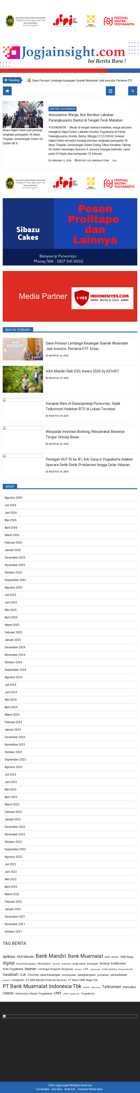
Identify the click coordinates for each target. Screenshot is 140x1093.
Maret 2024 (12, 715)
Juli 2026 (10, 505)
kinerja (105, 963)
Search (132, 90)
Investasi (66, 964)
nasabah (10, 974)
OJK (23, 974)
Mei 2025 (11, 610)
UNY (57, 993)
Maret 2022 (12, 894)
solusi (86, 987)
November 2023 (15, 744)
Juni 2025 (11, 602)
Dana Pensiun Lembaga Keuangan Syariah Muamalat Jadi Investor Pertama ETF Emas (87, 346)
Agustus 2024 (13, 677)
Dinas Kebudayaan (26, 964)
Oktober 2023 (13, 752)
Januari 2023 (13, 819)
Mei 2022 (11, 879)
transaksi (129, 987)
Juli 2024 (10, 685)
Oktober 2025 (13, 572)
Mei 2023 (11, 789)
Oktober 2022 (13, 842)
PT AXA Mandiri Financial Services (46, 980)
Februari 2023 (13, 812)
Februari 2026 (13, 542)
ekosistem (44, 964)
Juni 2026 (11, 513)
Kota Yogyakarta (13, 969)
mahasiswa (95, 969)
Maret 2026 (12, 535)
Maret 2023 (12, 804)
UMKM (8, 993)
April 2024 (11, 707)
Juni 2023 (11, 782)
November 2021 (15, 924)
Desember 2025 (15, 557)
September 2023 (15, 759)
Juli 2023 (10, 774)
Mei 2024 (11, 700)
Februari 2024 (13, 722)
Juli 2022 (10, 864)
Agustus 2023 (13, 767)
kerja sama (79, 964)
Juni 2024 (11, 692)
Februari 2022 (13, 902)
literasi (78, 969)
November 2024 (15, 655)
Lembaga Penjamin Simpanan (55, 969)
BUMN (115, 957)
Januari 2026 (13, 550)
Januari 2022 (13, 909)
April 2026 (11, 528)
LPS (85, 969)
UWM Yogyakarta (71, 993)
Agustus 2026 (13, 498)
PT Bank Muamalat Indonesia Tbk (42, 986)
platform (7, 980)
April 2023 (11, 797)
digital (9, 963)
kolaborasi (118, 963)
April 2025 (11, 617)
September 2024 (15, 670)
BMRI (107, 957)
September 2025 (15, 580)
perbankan (103, 975)
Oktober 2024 (13, 662)
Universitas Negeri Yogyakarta (33, 994)
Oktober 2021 (13, 932)
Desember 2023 (15, 737)
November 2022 (15, 834)
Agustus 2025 (13, 587)
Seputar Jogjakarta (62, 109)
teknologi (95, 987)
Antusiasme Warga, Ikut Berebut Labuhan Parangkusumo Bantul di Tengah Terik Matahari (85, 117)
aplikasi (9, 956)
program (18, 980)
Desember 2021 (15, 917)
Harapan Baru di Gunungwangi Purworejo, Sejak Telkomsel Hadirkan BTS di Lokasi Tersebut (83, 406)
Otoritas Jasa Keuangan (44, 975)
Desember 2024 (15, 647)
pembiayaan (69, 975)
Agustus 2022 (13, 857)
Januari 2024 (13, 730)
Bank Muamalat (85, 956)
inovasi (56, 963)
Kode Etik (70, 1089)
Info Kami (57, 1089)
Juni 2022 (11, 872)
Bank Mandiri (51, 956)
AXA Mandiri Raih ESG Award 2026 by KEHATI (61, 80)
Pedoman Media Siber (90, 1089)
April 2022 (11, 887)
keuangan (92, 964)
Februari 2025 (13, 632)
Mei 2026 (11, 520)
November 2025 (15, 565)
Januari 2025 (13, 640)
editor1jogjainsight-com (93, 160)
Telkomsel (111, 987)
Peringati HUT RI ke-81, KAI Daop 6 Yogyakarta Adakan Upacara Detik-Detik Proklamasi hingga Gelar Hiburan (89, 462)
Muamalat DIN (125, 969)
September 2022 (15, 849)
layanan (30, 968)
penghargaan (87, 975)
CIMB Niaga (126, 957)
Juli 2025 (10, 595)
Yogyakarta (87, 994)
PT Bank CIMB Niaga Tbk (83, 980)
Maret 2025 (12, 625)
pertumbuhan (119, 975)
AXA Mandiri (25, 957)
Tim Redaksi (42, 1089)
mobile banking (109, 969)
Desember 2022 (15, 827)
